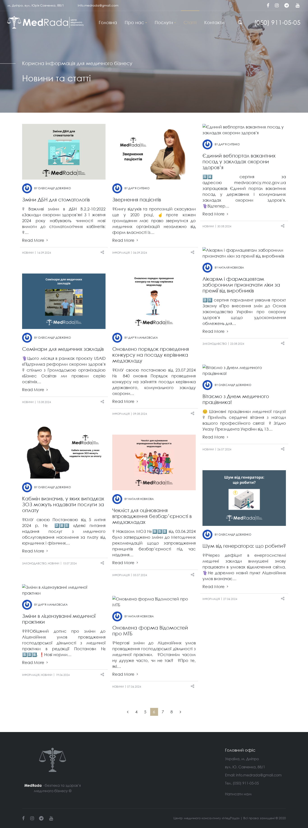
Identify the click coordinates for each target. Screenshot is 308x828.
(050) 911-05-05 (277, 22)
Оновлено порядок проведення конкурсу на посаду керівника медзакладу (150, 355)
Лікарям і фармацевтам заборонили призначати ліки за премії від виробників (241, 285)
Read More (33, 240)
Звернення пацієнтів (136, 199)
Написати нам (238, 794)
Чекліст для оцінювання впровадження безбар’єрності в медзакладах (152, 516)
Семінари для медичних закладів (63, 349)
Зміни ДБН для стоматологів (56, 199)
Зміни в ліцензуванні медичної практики (58, 619)
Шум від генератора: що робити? (244, 546)
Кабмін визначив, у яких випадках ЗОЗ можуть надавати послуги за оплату (63, 504)
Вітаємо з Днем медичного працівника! (235, 399)
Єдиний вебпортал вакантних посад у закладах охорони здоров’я (239, 161)
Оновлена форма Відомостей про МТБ (150, 630)
